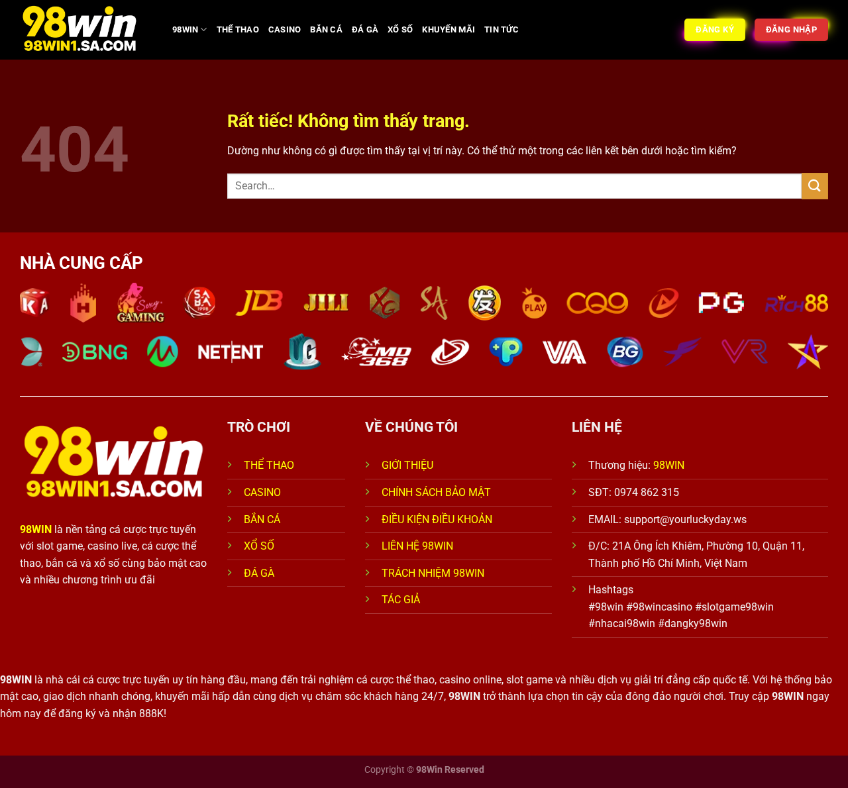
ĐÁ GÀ (365, 29)
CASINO (284, 29)
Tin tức (501, 29)
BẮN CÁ (326, 29)
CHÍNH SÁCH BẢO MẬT (436, 492)
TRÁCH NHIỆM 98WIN (433, 573)
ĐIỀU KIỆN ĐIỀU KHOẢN (437, 519)
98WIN (185, 29)
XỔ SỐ (400, 29)
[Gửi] (815, 186)
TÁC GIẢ (402, 599)
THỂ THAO (238, 29)
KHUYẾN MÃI (448, 29)
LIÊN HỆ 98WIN (417, 546)
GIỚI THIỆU (407, 465)
